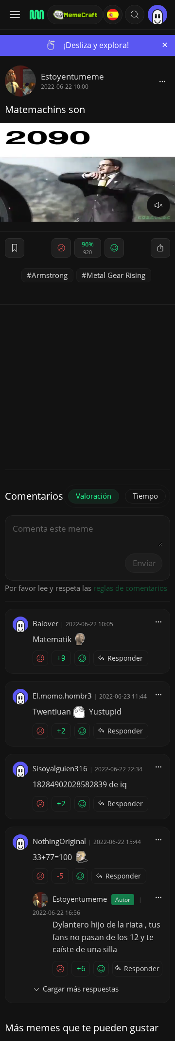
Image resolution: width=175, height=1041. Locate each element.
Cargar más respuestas (81, 988)
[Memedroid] (35, 14)
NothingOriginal (59, 841)
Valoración (93, 496)
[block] (162, 81)
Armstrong (50, 275)
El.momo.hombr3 (62, 695)
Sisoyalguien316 (60, 768)
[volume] (158, 205)
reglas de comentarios (130, 588)
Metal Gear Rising (116, 275)
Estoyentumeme (72, 76)
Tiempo (145, 496)
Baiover (45, 623)
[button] (134, 14)
